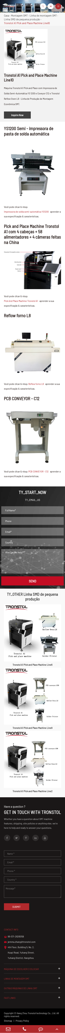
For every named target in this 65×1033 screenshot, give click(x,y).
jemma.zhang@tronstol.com (19, 941)
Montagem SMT (19, 15)
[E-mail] (8, 1029)
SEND (32, 581)
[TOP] (57, 1029)
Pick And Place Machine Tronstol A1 (21, 300)
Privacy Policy (22, 1020)
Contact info (11, 929)
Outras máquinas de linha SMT (20, 988)
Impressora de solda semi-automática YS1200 (26, 211)
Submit (16, 906)
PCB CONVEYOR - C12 (38, 471)
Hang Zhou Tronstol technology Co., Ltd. (36, 1013)
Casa (6, 15)
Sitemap (8, 1020)
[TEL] (24, 1029)
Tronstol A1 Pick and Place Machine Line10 (27, 23)
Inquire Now (17, 115)
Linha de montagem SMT (43, 15)
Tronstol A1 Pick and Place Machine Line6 (32, 664)
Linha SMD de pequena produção (22, 19)
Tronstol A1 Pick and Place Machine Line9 (32, 727)
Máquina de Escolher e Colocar (21, 968)
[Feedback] (40, 1029)
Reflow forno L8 (36, 383)
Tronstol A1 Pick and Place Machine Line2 (33, 791)
